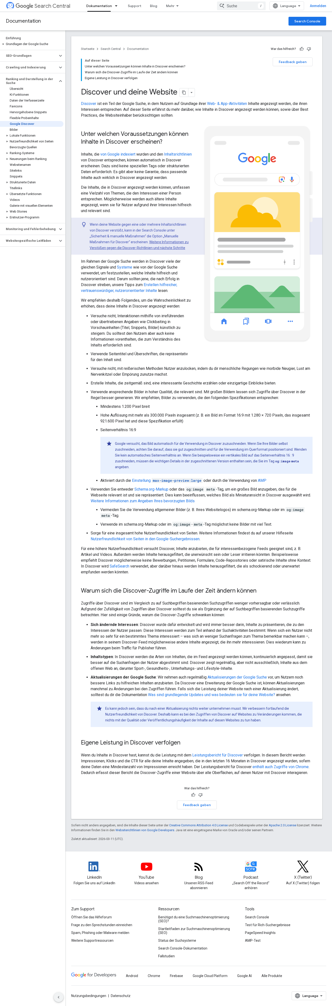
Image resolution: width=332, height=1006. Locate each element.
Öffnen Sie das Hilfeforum (91, 917)
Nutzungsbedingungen (88, 996)
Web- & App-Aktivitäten (227, 103)
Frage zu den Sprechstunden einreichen (101, 925)
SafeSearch (119, 566)
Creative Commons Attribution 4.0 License (198, 825)
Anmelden (318, 6)
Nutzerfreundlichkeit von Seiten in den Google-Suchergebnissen (145, 539)
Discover (88, 103)
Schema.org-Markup (151, 489)
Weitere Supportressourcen (92, 940)
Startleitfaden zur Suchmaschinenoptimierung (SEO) (194, 931)
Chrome (154, 976)
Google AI (244, 976)
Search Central (52, 6)
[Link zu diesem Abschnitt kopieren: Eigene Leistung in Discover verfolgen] (185, 743)
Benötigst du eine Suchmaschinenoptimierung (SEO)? (193, 919)
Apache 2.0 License (282, 825)
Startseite (87, 49)
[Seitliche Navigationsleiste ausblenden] (58, 997)
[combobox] (241, 5)
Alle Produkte (272, 976)
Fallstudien (166, 956)
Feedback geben (292, 62)
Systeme (124, 267)
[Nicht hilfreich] (309, 49)
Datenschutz (121, 996)
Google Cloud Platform (210, 976)
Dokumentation (99, 6)
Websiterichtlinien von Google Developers (144, 830)
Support (134, 6)
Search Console (307, 21)
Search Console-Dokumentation (182, 948)
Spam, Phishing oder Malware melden (100, 933)
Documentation (23, 21)
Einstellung (166, 480)
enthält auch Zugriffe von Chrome (281, 766)
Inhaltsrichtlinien (178, 154)
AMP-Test (253, 940)
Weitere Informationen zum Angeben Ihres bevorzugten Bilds (143, 501)
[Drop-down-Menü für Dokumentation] (117, 6)
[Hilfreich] (301, 49)
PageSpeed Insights (260, 933)
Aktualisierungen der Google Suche (237, 677)
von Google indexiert (117, 154)
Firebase (176, 976)
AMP (262, 480)
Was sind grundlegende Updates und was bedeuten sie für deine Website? (211, 694)
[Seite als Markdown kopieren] (184, 92)
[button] (31, 44)
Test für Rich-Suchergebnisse (267, 925)
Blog (153, 6)
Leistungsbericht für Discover (217, 755)
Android (132, 976)
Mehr (170, 6)
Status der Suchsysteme (177, 940)
